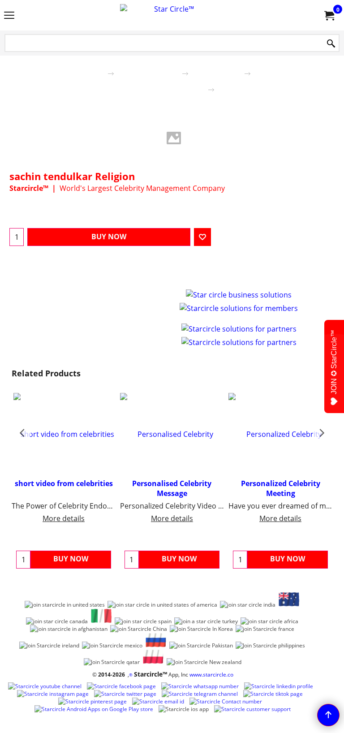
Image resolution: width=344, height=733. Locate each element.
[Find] (331, 44)
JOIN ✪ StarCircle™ (334, 362)
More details (64, 518)
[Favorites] (202, 237)
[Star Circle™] (170, 15)
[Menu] (9, 16)
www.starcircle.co (211, 674)
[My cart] (328, 15)
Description (161, 275)
